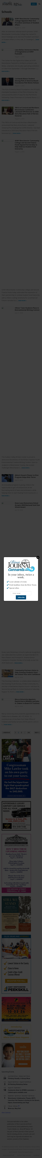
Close (37, 557)
